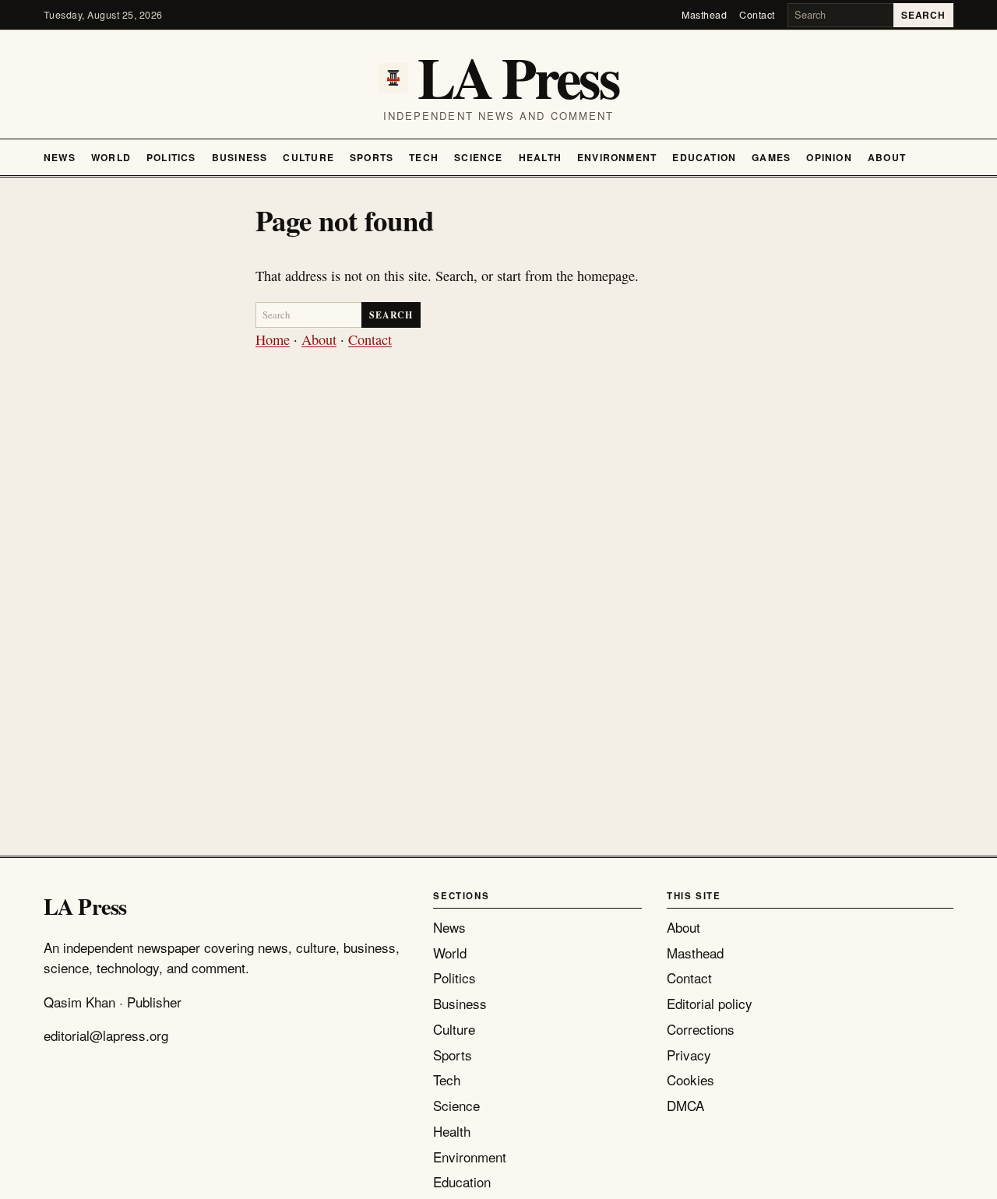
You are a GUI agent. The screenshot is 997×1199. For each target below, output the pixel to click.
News (60, 157)
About (887, 157)
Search (923, 15)
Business (240, 157)
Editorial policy (709, 1003)
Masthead (704, 15)
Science (478, 157)
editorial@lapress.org (106, 1035)
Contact (757, 15)
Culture (308, 157)
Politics (171, 157)
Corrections (701, 1029)
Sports (371, 157)
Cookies (690, 1079)
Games (771, 157)
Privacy (689, 1054)
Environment (617, 157)
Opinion (829, 157)
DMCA (685, 1105)
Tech (424, 157)
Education (704, 157)
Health (540, 157)
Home (272, 339)
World (111, 157)
